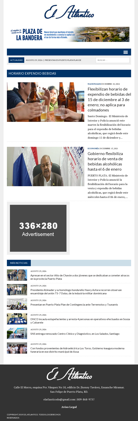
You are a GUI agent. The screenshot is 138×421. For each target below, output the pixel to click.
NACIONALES (94, 84)
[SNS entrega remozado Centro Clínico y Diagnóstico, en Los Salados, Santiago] (17, 337)
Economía (93, 148)
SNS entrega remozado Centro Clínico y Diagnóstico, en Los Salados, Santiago (74, 333)
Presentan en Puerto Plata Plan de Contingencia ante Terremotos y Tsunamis (74, 304)
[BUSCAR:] (112, 59)
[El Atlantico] (69, 11)
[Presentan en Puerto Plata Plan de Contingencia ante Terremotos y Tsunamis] (17, 308)
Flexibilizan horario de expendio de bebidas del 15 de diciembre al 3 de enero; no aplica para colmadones (109, 99)
